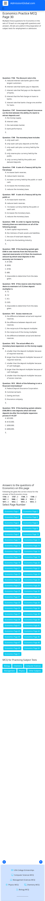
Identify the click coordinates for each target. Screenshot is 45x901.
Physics (22, 671)
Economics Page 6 (30, 523)
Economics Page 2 (30, 511)
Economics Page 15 (12, 551)
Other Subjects (35, 671)
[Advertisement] (22, 53)
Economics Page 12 (32, 540)
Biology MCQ (23, 889)
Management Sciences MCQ (23, 880)
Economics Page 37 (12, 614)
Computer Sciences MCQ (24, 875)
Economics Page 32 (32, 597)
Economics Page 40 (32, 620)
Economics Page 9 (12, 534)
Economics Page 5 (12, 523)
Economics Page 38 (32, 614)
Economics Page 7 (12, 528)
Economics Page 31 (12, 597)
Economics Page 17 (12, 557)
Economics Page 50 (32, 648)
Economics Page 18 (32, 557)
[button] (5, 3)
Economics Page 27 (12, 585)
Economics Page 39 (12, 620)
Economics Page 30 (32, 591)
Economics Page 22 (32, 568)
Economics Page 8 (30, 528)
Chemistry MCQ (33, 885)
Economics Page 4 (30, 517)
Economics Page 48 (32, 642)
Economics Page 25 (12, 580)
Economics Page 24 (32, 574)
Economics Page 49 (12, 648)
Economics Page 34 (32, 602)
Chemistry (18, 666)
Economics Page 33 (12, 602)
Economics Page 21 (12, 568)
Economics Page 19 (12, 563)
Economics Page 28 (32, 585)
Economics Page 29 (12, 591)
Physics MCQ (13, 885)
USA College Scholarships (24, 870)
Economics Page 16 (32, 551)
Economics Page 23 (12, 574)
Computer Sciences (33, 666)
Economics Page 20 (32, 563)
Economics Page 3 (12, 517)
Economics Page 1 (12, 511)
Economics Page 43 (12, 631)
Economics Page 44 (32, 631)
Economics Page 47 (12, 642)
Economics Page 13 (12, 545)
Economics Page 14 (32, 545)
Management (9, 671)
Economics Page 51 (12, 654)
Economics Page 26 (32, 580)
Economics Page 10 (31, 534)
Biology (7, 666)
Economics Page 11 (12, 540)
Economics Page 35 (12, 608)
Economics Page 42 (32, 625)
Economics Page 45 (12, 637)
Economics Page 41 (12, 625)
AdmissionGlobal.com (22, 3)
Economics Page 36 (32, 608)
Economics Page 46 (32, 637)
